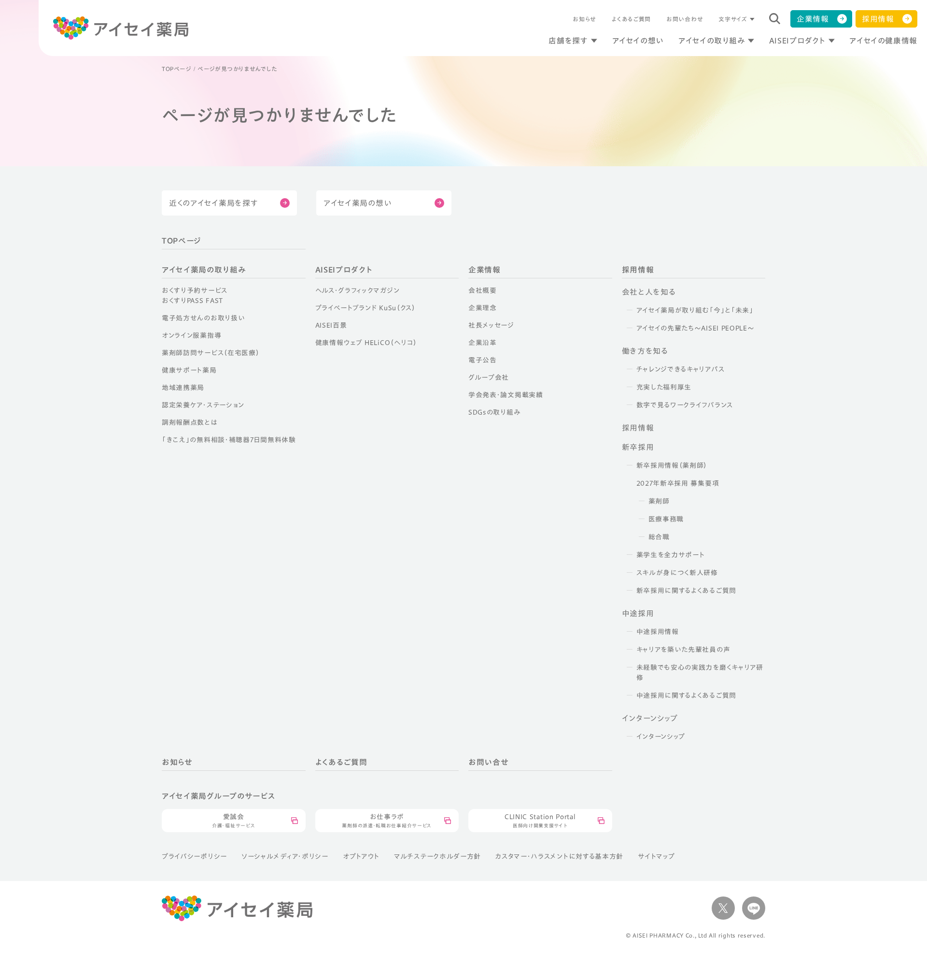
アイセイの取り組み (711, 40)
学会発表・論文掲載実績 (505, 394)
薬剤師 (659, 501)
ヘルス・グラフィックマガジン (357, 290)
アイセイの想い (638, 40)
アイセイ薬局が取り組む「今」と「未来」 (695, 310)
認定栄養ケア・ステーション (203, 405)
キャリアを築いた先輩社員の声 (683, 649)
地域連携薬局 (183, 387)
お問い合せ (488, 762)
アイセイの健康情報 (883, 40)
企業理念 (482, 307)
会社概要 (482, 290)
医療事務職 (666, 519)
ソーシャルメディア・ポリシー (284, 856)
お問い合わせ (684, 19)
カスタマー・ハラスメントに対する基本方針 (559, 856)
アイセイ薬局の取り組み (204, 270)
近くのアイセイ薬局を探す (213, 203)
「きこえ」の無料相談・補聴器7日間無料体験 (229, 439)
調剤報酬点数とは (189, 422)
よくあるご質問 (631, 19)
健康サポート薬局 (189, 370)
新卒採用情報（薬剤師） (672, 465)
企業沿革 (482, 342)
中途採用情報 (657, 631)
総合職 (659, 537)
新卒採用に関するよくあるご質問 (686, 590)
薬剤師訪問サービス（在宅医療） (211, 352)
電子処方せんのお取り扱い (203, 318)
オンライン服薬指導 (191, 335)
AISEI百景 (331, 325)
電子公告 (482, 360)
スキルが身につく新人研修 (677, 572)
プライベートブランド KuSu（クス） (365, 307)
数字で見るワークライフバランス (684, 405)
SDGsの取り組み (494, 412)
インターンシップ (661, 736)
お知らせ (584, 19)
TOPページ (176, 69)
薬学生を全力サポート (670, 554)
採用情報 (878, 19)
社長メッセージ (491, 325)
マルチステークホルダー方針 (437, 856)
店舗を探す (568, 40)
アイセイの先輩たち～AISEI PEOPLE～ (695, 328)
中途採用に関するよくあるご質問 (686, 695)
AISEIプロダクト (797, 40)
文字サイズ (732, 19)
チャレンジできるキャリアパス (680, 369)
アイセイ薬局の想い (357, 203)
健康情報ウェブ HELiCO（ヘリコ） (366, 342)
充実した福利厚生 (664, 387)
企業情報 (813, 19)
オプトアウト (361, 856)
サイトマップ (656, 856)
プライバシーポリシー (194, 856)
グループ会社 (488, 377)
